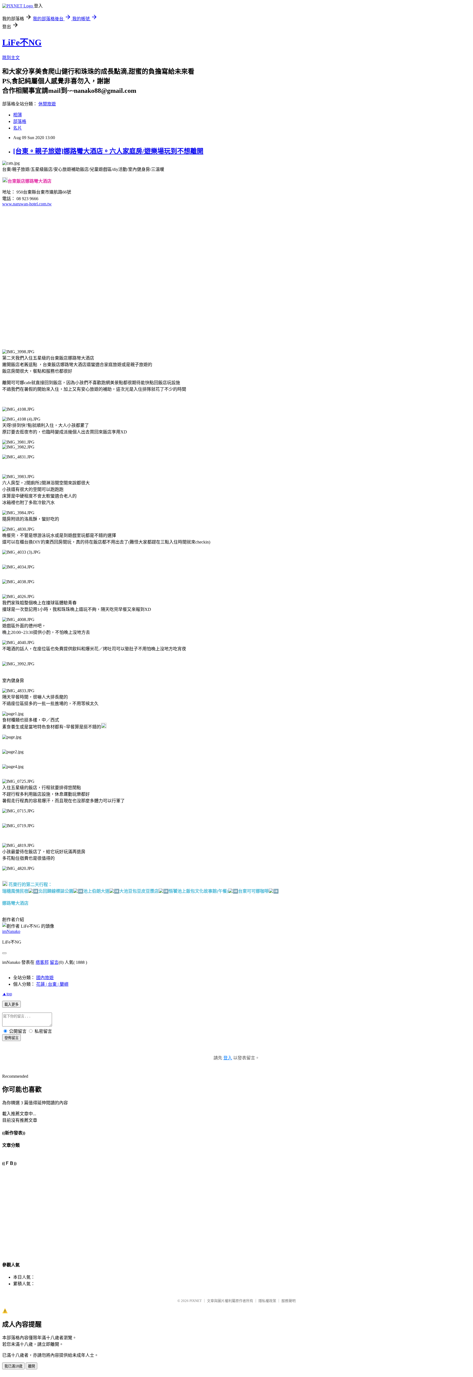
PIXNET (195, 1301)
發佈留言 (11, 1038)
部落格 (19, 121)
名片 (17, 128)
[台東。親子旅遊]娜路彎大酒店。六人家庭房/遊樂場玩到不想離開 (108, 151)
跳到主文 (11, 57)
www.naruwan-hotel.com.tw (27, 204)
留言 (54, 962)
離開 (31, 1366)
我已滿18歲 (13, 1366)
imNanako (11, 931)
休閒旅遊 (47, 104)
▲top (7, 993)
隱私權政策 (267, 1301)
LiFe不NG (22, 42)
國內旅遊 (45, 977)
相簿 (17, 115)
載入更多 (11, 1004)
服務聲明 (288, 1301)
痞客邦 (42, 962)
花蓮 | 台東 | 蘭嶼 (52, 984)
